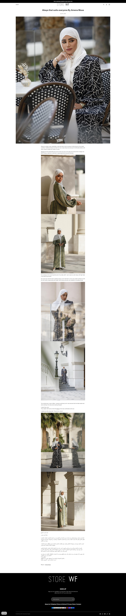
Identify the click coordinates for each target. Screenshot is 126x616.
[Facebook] (100, 614)
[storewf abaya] (63, 214)
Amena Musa (48, 564)
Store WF (20, 613)
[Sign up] (72, 599)
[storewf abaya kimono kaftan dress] (63, 370)
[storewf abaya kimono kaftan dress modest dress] (63, 442)
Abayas (42, 151)
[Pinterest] (109, 614)
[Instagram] (102, 614)
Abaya (58, 408)
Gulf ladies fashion (79, 147)
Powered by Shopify (26, 613)
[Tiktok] (107, 614)
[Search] (103, 4)
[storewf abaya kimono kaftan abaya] (63, 501)
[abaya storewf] (63, 311)
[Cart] (109, 4)
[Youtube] (105, 614)
